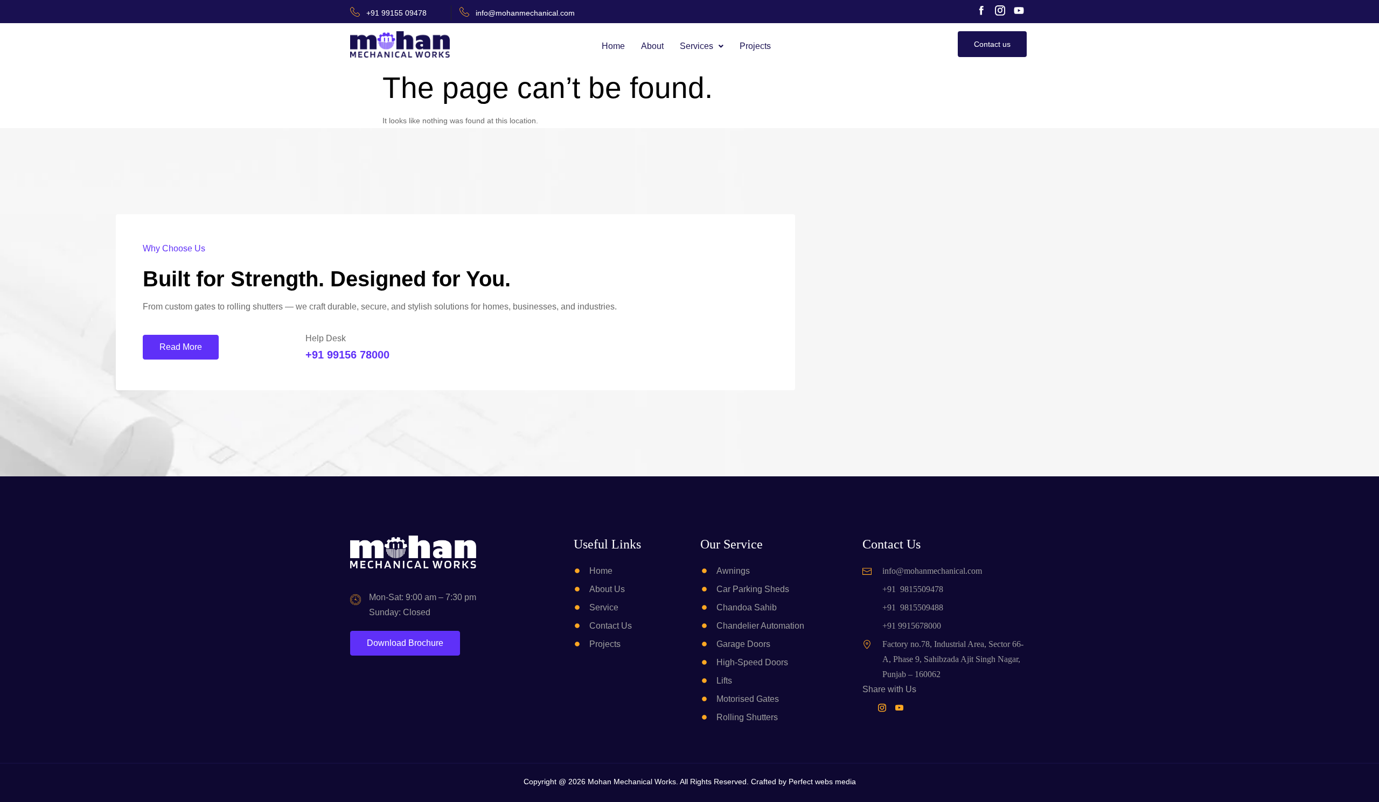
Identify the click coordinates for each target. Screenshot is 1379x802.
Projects (755, 46)
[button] (702, 46)
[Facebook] (867, 707)
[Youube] (901, 707)
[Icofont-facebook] (981, 10)
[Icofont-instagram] (1000, 10)
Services (696, 46)
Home (613, 46)
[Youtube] (1019, 10)
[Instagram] (884, 707)
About (652, 46)
